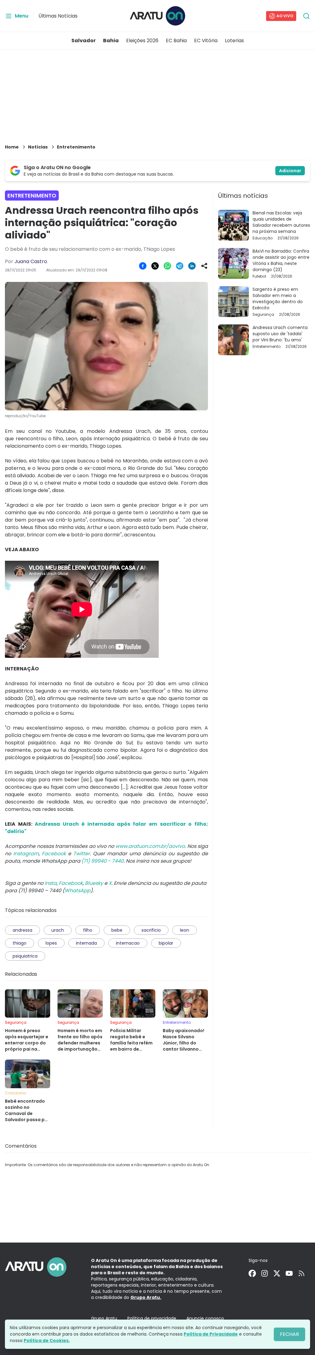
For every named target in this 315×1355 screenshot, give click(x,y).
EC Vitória (205, 40)
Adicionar (290, 171)
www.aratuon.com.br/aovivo (150, 846)
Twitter (81, 853)
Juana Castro (30, 261)
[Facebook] (252, 1273)
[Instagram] (264, 1273)
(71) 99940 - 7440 (102, 861)
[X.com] (277, 1273)
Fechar (289, 1334)
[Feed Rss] (301, 1273)
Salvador (83, 40)
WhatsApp (77, 890)
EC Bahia (176, 40)
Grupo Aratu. (145, 1297)
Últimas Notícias (58, 15)
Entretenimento (76, 147)
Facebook (54, 853)
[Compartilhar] (204, 266)
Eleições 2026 (142, 40)
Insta (51, 883)
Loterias (234, 40)
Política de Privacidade (211, 1334)
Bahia (111, 40)
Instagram (26, 853)
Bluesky (94, 883)
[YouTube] (289, 1273)
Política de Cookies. (47, 1340)
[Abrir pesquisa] (306, 16)
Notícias (38, 147)
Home (12, 147)
